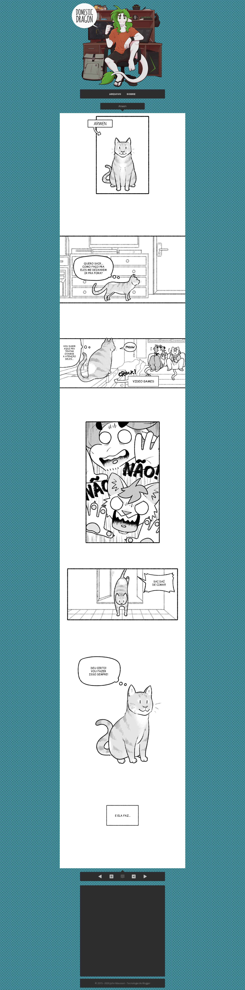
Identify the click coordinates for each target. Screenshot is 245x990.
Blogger (146, 983)
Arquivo (111, 876)
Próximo (144, 876)
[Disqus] (122, 931)
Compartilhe (133, 876)
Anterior (100, 876)
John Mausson (117, 983)
